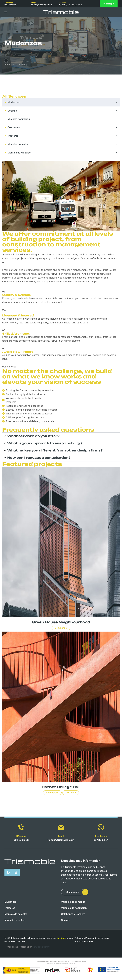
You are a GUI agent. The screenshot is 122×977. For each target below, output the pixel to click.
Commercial (61, 627)
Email (61, 836)
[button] (72, 892)
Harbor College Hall (61, 787)
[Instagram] (16, 872)
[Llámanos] (21, 827)
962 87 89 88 (10, 4)
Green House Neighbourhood (61, 622)
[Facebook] (8, 872)
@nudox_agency (41, 946)
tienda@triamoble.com (41, 4)
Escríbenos (101, 836)
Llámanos (21, 836)
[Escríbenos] (100, 827)
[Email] (61, 827)
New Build (70, 792)
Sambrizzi (62, 938)
